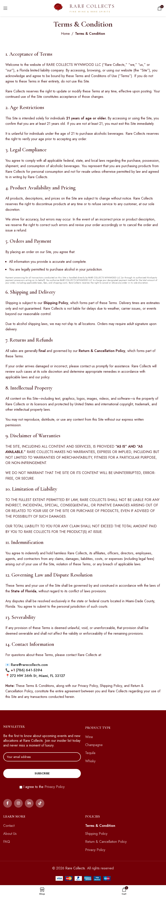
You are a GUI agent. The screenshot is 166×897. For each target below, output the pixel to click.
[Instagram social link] (18, 803)
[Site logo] (58, 7)
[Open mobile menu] (5, 8)
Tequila (90, 753)
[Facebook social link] (7, 803)
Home (65, 33)
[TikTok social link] (40, 803)
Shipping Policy (96, 833)
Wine (89, 737)
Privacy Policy (55, 786)
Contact (8, 825)
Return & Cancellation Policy (106, 841)
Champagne (94, 745)
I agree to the (44, 786)
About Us (10, 833)
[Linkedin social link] (29, 803)
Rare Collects (75, 868)
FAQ (6, 841)
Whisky (90, 761)
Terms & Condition (100, 825)
